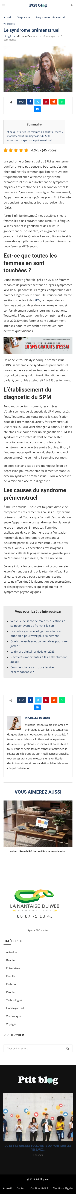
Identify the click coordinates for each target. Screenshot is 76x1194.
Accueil (7, 17)
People (10, 992)
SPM (37, 300)
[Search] (72, 5)
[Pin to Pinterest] (46, 102)
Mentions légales (63, 1188)
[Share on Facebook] (30, 102)
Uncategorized (15, 1008)
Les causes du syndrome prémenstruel (28, 140)
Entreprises (13, 968)
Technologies (14, 1000)
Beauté (10, 960)
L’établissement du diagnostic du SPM (27, 136)
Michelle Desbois (27, 36)
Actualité (11, 952)
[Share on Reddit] (53, 102)
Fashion (11, 984)
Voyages (11, 1024)
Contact (21, 1188)
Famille (10, 976)
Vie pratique (23, 17)
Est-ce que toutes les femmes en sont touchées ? (34, 131)
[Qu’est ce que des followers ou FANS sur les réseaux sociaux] (38, 1117)
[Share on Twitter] (37, 102)
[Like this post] (22, 102)
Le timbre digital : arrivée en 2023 (32, 652)
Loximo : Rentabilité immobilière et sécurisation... (38, 851)
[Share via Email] (37, 109)
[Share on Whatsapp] (62, 102)
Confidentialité (39, 1188)
